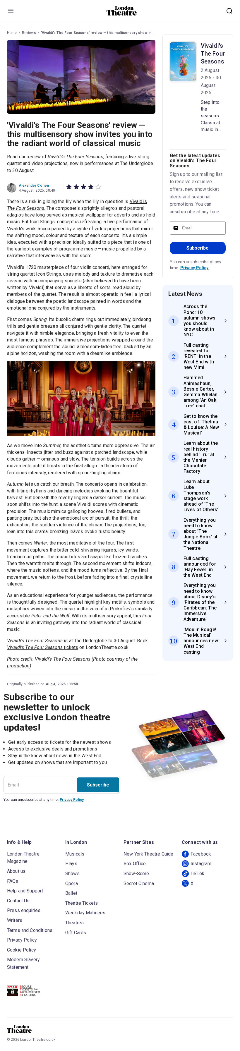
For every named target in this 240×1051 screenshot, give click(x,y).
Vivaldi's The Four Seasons (213, 53)
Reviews (29, 33)
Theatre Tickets (81, 903)
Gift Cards (75, 932)
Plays (71, 863)
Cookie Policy (21, 950)
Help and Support (25, 891)
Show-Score (136, 873)
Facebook (201, 854)
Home (12, 33)
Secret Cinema (139, 883)
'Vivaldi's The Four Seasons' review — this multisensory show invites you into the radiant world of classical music (138, 33)
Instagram (201, 863)
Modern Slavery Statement (23, 963)
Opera (71, 883)
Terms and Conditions (29, 930)
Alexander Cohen (34, 185)
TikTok (197, 873)
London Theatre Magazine (23, 857)
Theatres (74, 922)
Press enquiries (23, 910)
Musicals (74, 854)
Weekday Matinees (85, 913)
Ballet (71, 893)
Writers (14, 920)
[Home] (122, 11)
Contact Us (18, 901)
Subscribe (197, 248)
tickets (42, 647)
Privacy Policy (194, 267)
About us (16, 871)
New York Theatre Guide (148, 854)
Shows (72, 873)
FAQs (12, 881)
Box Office (135, 863)
